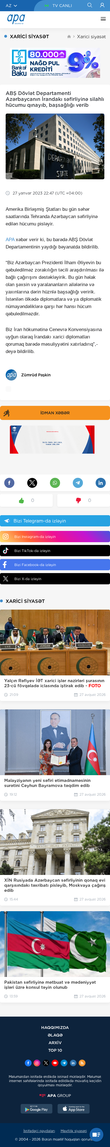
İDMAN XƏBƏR (55, 413)
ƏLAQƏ (55, 1035)
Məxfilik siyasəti (74, 1131)
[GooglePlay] (37, 1109)
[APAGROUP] (55, 1095)
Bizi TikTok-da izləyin (32, 551)
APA (10, 239)
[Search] (89, 6)
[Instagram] (37, 1063)
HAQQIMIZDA (55, 1027)
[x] (46, 1063)
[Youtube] (55, 1063)
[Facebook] (28, 1063)
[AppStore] (74, 1109)
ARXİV (55, 1042)
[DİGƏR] (102, 20)
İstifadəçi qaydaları (39, 1131)
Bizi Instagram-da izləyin (35, 537)
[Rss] (82, 1063)
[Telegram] (64, 1063)
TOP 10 (55, 1050)
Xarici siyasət (91, 36)
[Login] (102, 5)
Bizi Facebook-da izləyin (35, 565)
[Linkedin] (73, 1063)
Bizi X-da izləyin (27, 579)
